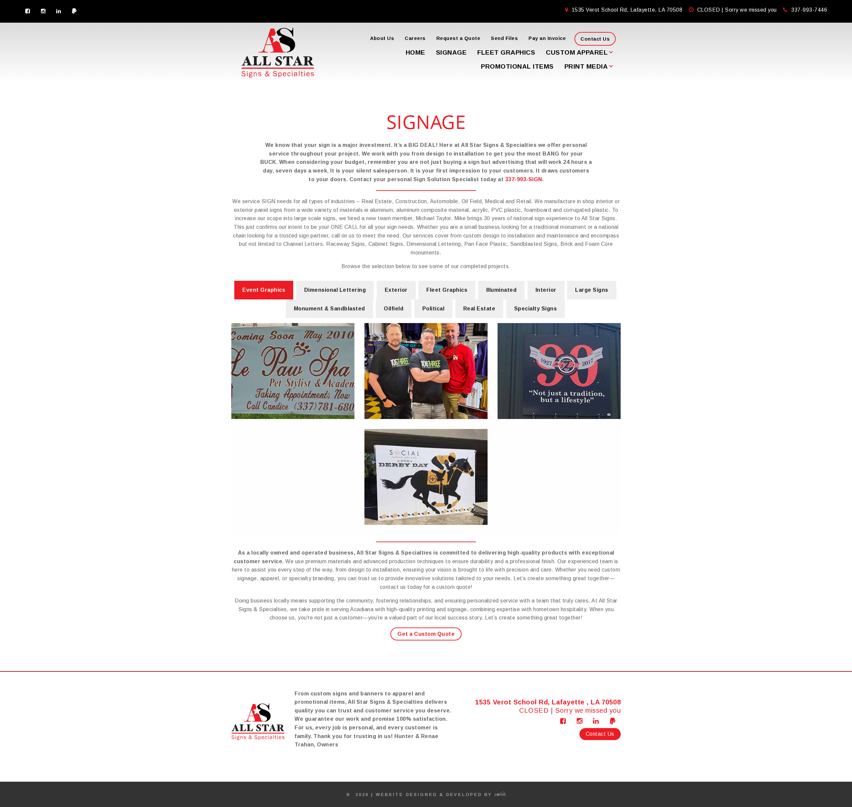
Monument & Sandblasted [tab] (329, 308)
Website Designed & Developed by (435, 794)
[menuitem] (28, 11)
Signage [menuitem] (451, 52)
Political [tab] (433, 308)
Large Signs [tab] (591, 290)
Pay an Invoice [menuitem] (547, 38)
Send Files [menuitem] (504, 38)
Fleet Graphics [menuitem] (506, 52)
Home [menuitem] (415, 52)
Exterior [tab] (396, 290)
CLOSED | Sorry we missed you (737, 10)
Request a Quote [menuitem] (458, 38)
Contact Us (600, 734)
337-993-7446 (809, 10)
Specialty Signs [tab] (535, 308)
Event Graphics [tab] (263, 290)
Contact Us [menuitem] (595, 39)
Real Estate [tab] (479, 308)
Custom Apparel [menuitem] (577, 52)
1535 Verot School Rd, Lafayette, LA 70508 (627, 10)
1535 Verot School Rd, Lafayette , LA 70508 (548, 702)
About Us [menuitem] (382, 38)
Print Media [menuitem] (586, 66)
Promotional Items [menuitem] (517, 66)
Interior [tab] (545, 290)
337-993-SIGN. (524, 179)
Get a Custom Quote (426, 634)
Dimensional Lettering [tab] (335, 290)
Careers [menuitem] (415, 38)
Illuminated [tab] (501, 290)
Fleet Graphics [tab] (446, 290)
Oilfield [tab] (393, 308)
